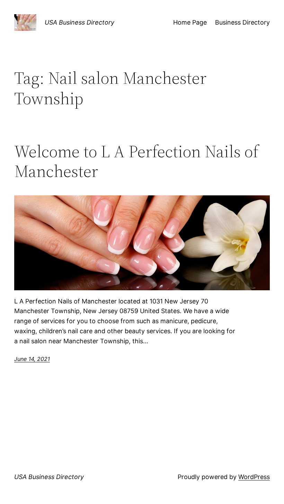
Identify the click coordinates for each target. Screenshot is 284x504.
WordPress (254, 476)
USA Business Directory (79, 22)
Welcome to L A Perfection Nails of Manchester (136, 161)
